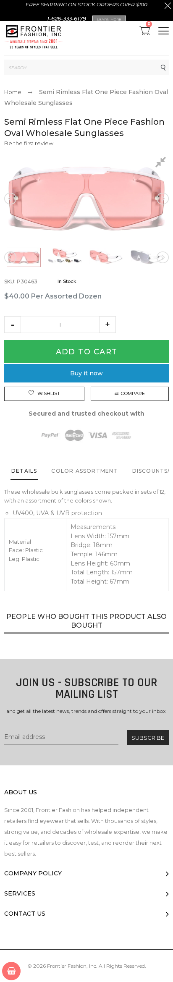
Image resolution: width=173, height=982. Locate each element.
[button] (12, 324)
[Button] (163, 31)
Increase (107, 324)
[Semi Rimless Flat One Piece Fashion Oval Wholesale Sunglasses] (23, 257)
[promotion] (168, 6)
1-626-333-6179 (66, 18)
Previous (11, 198)
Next (162, 198)
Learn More (109, 19)
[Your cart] (11, 971)
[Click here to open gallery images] (162, 163)
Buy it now (86, 373)
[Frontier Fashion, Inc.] (33, 38)
